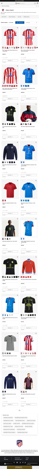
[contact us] (8, 464)
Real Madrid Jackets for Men (22, 432)
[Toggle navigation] (2, 3)
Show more (3, 13)
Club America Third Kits (21, 429)
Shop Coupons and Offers (19, 1)
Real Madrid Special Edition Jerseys (21, 417)
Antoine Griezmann (12, 16)
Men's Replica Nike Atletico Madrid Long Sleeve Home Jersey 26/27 (9, 89)
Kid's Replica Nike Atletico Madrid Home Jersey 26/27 (28, 356)
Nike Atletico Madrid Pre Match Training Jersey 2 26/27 (28, 318)
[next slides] (18, 47)
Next (22, 410)
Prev (17, 410)
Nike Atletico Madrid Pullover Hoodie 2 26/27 (9, 165)
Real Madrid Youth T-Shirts (8, 426)
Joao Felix (19, 16)
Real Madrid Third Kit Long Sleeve (9, 432)
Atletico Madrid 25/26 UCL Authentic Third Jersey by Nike (28, 165)
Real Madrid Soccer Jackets (8, 420)
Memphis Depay (26, 16)
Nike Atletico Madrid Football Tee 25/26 (9, 355)
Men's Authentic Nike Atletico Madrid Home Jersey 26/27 (28, 51)
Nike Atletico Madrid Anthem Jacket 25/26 (28, 279)
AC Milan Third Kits (16, 423)
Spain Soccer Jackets (7, 423)
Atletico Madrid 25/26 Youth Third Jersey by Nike (9, 318)
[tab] (8, 458)
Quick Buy (9, 60)
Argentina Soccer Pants (19, 426)
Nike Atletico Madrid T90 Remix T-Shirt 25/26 (28, 203)
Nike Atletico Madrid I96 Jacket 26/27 (28, 126)
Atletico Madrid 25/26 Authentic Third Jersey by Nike (28, 89)
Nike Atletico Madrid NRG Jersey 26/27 (28, 394)
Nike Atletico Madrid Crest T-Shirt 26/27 (9, 241)
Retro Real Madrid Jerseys (20, 420)
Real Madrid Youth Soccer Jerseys (28, 423)
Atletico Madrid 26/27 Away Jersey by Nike (9, 127)
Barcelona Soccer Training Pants (9, 429)
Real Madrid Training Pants (8, 417)
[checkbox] (17, 28)
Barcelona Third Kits (28, 426)
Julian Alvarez (4, 16)
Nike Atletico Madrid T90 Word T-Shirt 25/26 (9, 203)
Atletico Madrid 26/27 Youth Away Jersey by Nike (9, 280)
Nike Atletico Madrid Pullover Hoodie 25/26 (9, 395)
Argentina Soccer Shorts (31, 420)
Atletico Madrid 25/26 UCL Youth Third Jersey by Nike (28, 242)
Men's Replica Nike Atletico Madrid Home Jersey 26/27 (10, 51)
